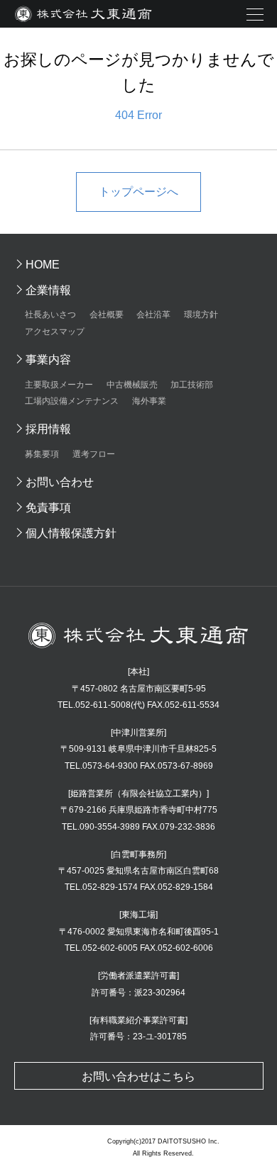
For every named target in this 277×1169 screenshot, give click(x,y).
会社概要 (106, 315)
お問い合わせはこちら (138, 1077)
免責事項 (48, 508)
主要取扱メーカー (59, 385)
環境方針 (201, 315)
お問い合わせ (60, 482)
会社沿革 (153, 315)
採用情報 (48, 429)
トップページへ (138, 192)
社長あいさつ (50, 315)
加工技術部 (191, 385)
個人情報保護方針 (71, 533)
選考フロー (93, 454)
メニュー (254, 15)
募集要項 (42, 454)
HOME (43, 265)
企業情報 (48, 290)
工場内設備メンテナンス (72, 401)
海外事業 (149, 401)
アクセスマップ (55, 332)
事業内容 (48, 360)
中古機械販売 (132, 385)
